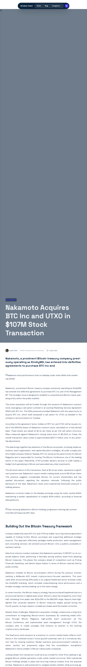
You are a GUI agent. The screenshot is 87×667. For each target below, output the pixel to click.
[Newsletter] (66, 6)
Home (39, 6)
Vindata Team (27, 6)
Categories (56, 6)
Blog (46, 6)
